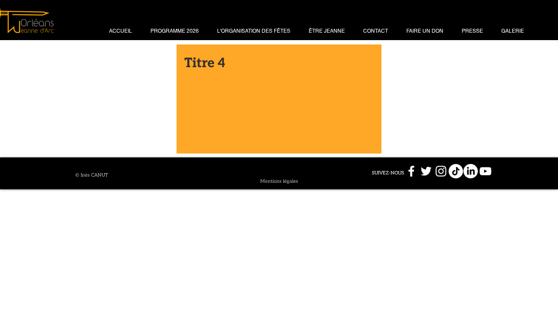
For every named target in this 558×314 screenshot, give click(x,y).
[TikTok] (456, 171)
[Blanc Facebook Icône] (411, 171)
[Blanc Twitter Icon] (426, 171)
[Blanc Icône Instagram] (441, 171)
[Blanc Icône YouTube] (485, 171)
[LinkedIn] (470, 171)
